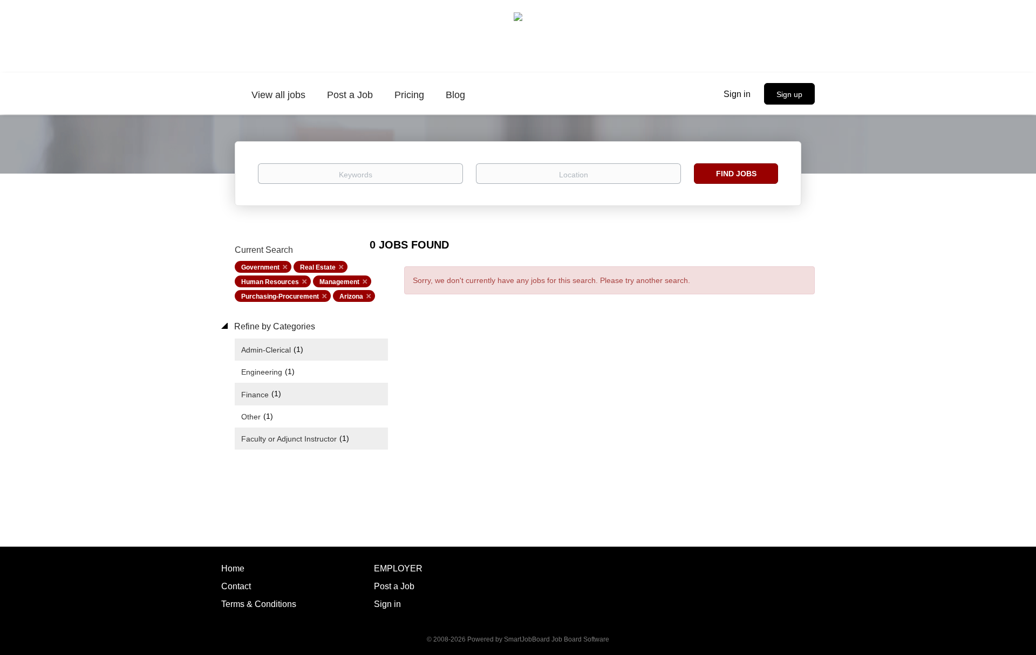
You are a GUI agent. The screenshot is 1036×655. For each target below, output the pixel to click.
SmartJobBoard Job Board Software (556, 639)
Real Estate (318, 267)
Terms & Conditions (258, 604)
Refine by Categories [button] (273, 326)
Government (260, 267)
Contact (236, 586)
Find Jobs (736, 173)
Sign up (789, 94)
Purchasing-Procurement (280, 296)
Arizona (351, 296)
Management (339, 282)
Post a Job (394, 586)
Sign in (737, 94)
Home (232, 568)
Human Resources (270, 282)
